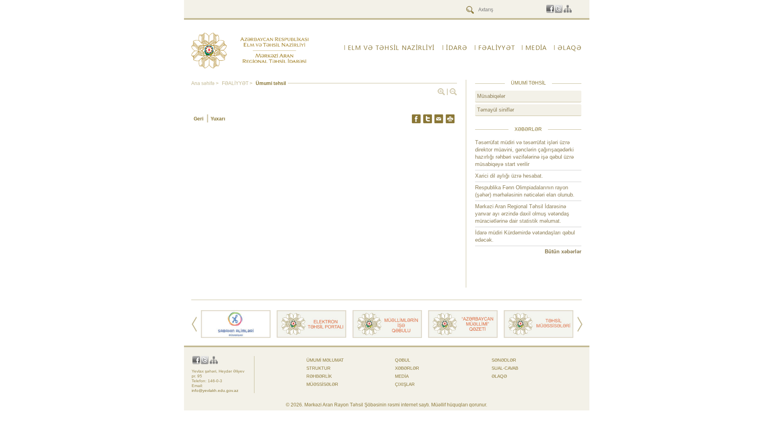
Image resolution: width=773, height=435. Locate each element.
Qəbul (402, 360)
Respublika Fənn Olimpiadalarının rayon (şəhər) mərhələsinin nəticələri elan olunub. (525, 191)
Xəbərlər (407, 368)
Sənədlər (504, 360)
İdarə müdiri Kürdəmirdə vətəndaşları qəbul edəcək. (525, 236)
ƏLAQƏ (570, 47)
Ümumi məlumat (325, 360)
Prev (194, 324)
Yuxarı (218, 119)
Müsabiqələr (491, 96)
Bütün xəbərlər (563, 252)
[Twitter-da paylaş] (427, 118)
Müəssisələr (322, 384)
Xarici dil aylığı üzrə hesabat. (509, 176)
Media (536, 47)
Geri (199, 119)
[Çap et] (450, 118)
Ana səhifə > (205, 83)
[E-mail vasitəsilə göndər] (438, 118)
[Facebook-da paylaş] (416, 118)
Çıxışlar (405, 384)
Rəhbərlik (319, 376)
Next (580, 324)
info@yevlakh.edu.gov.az (215, 390)
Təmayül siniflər (495, 110)
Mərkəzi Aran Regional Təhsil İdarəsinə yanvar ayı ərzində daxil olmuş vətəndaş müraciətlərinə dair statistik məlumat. (522, 213)
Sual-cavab (505, 368)
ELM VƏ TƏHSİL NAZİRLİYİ (391, 47)
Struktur (318, 368)
